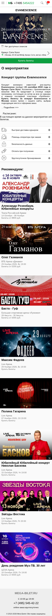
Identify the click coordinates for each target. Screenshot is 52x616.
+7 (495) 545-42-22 (26, 603)
